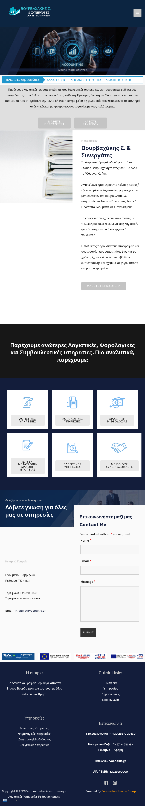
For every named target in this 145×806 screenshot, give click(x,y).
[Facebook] (106, 783)
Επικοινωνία (110, 700)
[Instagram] (114, 783)
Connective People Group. (119, 791)
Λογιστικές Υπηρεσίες (34, 728)
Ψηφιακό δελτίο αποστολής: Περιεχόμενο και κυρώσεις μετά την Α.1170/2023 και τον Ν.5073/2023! (91, 80)
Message (87, 582)
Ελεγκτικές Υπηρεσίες (34, 745)
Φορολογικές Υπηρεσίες (34, 733)
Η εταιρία (111, 683)
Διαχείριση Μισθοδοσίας (34, 739)
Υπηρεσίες (110, 688)
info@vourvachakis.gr (30, 610)
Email (85, 561)
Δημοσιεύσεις (111, 694)
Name (85, 540)
